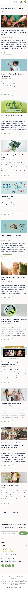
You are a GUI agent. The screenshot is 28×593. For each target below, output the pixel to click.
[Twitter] (6, 565)
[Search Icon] (8, 2)
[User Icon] (21, 2)
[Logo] (15, 2)
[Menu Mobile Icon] (2, 2)
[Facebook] (2, 565)
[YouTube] (13, 565)
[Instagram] (9, 565)
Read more (7, 52)
